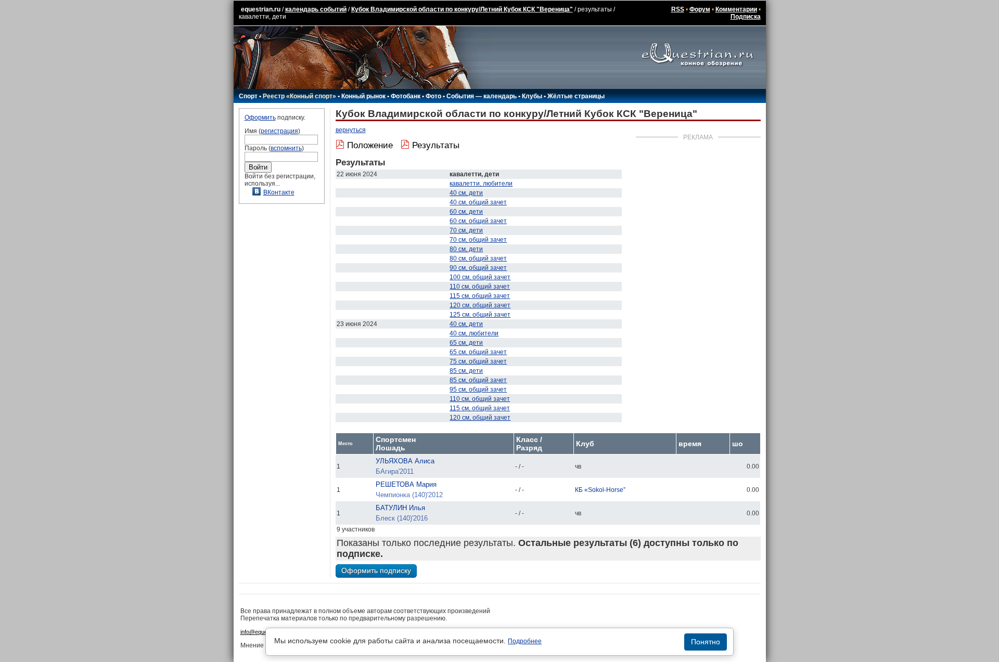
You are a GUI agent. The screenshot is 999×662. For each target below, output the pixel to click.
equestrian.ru (260, 9)
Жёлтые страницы (576, 96)
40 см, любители (474, 333)
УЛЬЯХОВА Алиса (405, 461)
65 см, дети (466, 342)
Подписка (746, 16)
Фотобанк (405, 96)
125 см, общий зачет (480, 314)
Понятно (705, 642)
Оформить (260, 117)
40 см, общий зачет (478, 202)
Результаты (435, 145)
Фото (433, 96)
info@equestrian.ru (264, 632)
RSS (677, 9)
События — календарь (481, 96)
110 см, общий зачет (480, 286)
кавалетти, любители (481, 183)
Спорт (248, 96)
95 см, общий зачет (478, 389)
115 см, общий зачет (480, 296)
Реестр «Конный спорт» (299, 96)
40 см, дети (466, 193)
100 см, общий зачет (480, 277)
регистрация (279, 131)
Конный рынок (363, 96)
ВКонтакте (278, 192)
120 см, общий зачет (480, 305)
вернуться (351, 130)
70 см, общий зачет (478, 239)
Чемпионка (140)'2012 (409, 495)
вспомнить (286, 148)
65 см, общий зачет (478, 352)
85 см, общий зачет (478, 380)
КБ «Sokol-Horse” (600, 490)
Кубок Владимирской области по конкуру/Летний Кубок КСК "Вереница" (462, 9)
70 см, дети (466, 230)
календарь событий (316, 9)
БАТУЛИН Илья (400, 508)
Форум (699, 9)
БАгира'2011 (395, 471)
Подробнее (525, 641)
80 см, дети (466, 249)
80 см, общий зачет (478, 258)
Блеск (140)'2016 (402, 518)
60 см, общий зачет (478, 221)
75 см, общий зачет (478, 361)
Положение (370, 145)
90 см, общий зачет (478, 267)
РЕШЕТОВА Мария (406, 484)
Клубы (532, 96)
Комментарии (736, 9)
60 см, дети (466, 211)
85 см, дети (466, 370)
